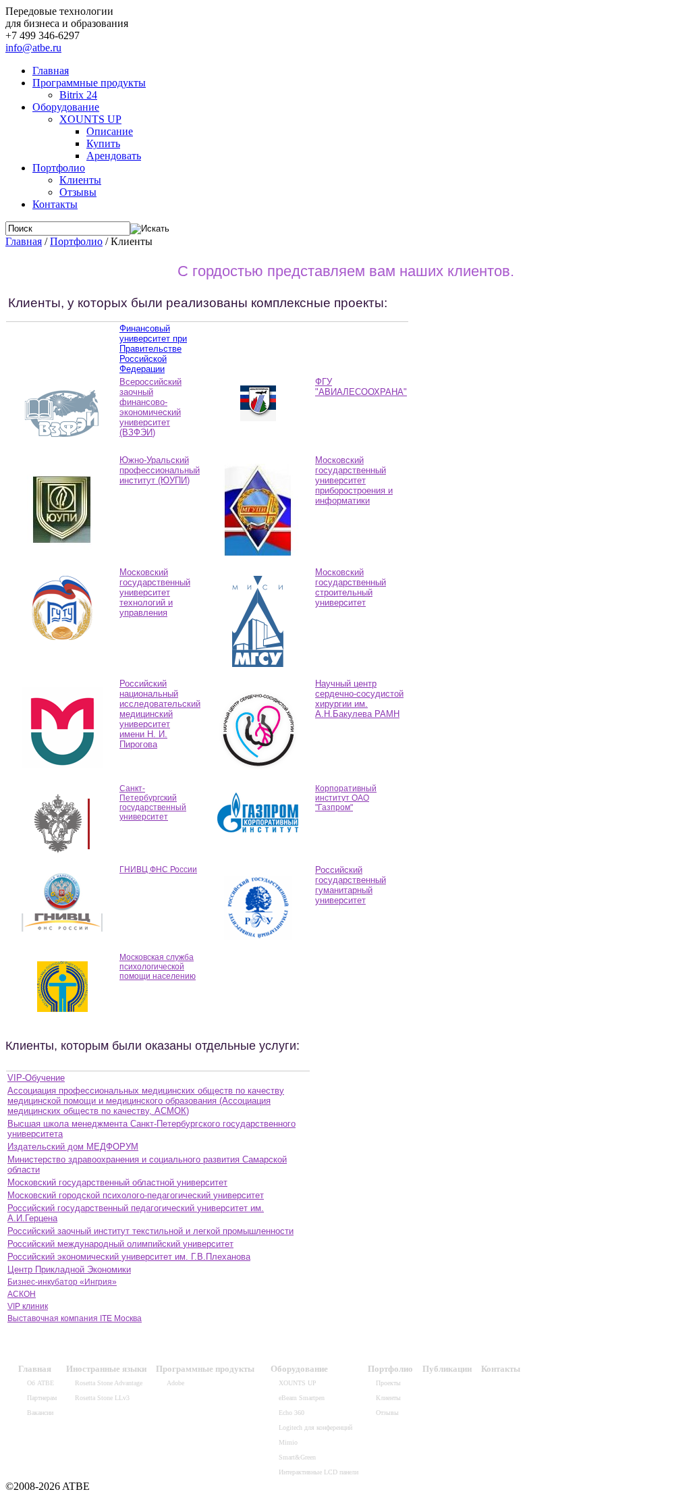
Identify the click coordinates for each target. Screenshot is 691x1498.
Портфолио (58, 167)
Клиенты (80, 180)
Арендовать (113, 155)
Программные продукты (89, 82)
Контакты (55, 204)
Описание (109, 131)
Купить (103, 143)
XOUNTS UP (90, 119)
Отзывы (77, 192)
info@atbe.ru (33, 47)
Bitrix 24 (78, 95)
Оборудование (65, 107)
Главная (50, 70)
